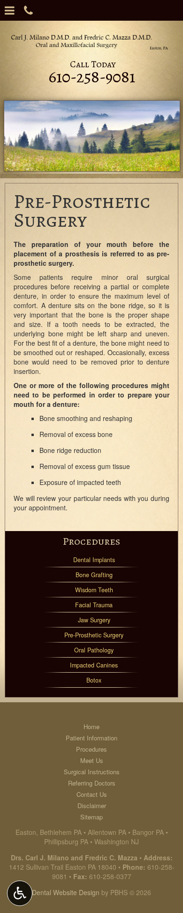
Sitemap (91, 816)
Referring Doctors (91, 782)
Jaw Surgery (94, 620)
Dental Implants (94, 560)
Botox (93, 680)
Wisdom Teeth (94, 590)
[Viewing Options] (19, 893)
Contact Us (91, 794)
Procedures (91, 541)
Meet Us (91, 760)
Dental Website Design (65, 892)
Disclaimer (91, 805)
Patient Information (91, 737)
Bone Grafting (94, 575)
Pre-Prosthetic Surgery (93, 635)
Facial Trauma (94, 605)
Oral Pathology (94, 650)
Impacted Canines (94, 665)
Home (91, 726)
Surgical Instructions (92, 771)
